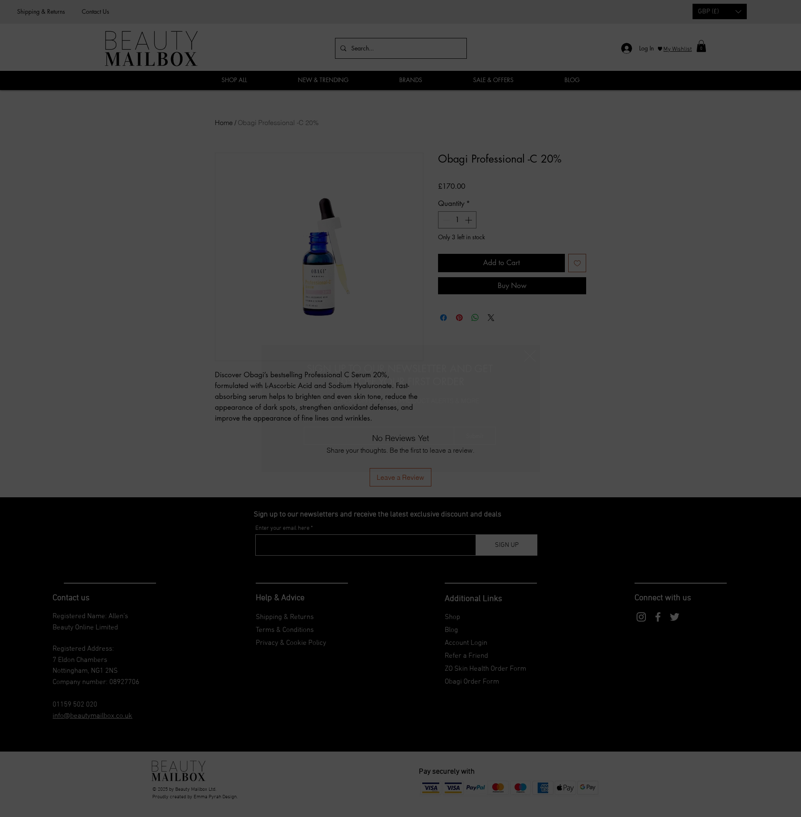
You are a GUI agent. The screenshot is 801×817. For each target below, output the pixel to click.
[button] (530, 356)
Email (312, 419)
